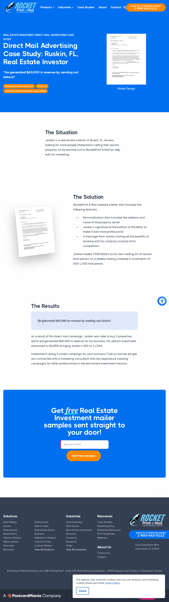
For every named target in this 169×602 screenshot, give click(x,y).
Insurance (71, 537)
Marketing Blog (105, 526)
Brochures (8, 549)
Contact (116, 7)
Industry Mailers (12, 537)
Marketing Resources (109, 530)
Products (46, 7)
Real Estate (72, 526)
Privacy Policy (112, 583)
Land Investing (74, 522)
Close (82, 590)
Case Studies (86, 7)
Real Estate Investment (79, 530)
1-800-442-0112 (146, 7)
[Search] (124, 7)
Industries (64, 7)
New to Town (42, 526)
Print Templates (106, 533)
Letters (7, 526)
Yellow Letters (11, 541)
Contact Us (103, 553)
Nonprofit (71, 541)
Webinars (102, 537)
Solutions (10, 516)
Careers (101, 557)
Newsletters (10, 533)
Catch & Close (43, 541)
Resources (104, 516)
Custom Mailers (43, 545)
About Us (104, 547)
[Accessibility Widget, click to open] (162, 301)
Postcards (8, 545)
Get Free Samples (83, 455)
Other (69, 545)
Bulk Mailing (10, 522)
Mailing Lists (41, 522)
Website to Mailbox (45, 537)
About (103, 7)
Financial (71, 533)
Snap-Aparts (10, 530)
